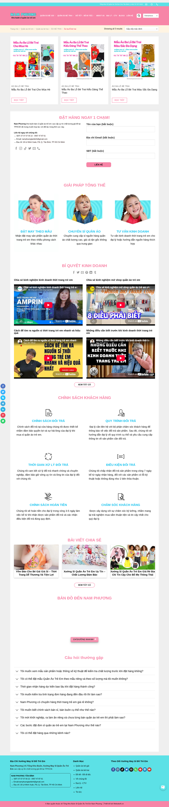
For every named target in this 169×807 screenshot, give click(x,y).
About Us (100, 16)
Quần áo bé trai (64, 16)
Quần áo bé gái (47, 16)
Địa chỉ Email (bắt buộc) (100, 137)
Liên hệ (129, 16)
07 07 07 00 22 (27, 136)
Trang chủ (14, 29)
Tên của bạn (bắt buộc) (99, 124)
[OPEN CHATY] (163, 787)
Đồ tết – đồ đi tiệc (84, 16)
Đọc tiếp (19, 100)
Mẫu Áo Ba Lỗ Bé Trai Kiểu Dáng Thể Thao (82, 91)
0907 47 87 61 (40, 136)
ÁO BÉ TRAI (56, 29)
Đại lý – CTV (111, 16)
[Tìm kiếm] (139, 16)
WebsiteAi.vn (119, 804)
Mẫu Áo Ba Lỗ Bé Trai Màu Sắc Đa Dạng (134, 89)
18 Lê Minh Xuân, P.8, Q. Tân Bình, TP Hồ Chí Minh (44, 142)
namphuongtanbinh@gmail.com (35, 139)
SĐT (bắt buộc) (95, 151)
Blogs (122, 16)
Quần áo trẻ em (27, 29)
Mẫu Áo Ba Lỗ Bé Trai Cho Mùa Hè (30, 89)
